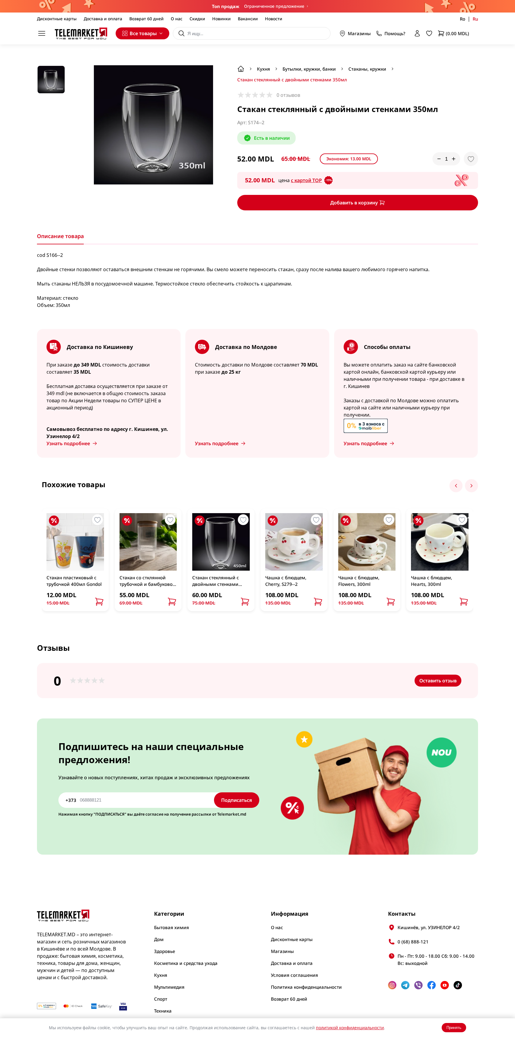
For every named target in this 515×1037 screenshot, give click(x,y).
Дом (159, 939)
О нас (176, 18)
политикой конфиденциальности (350, 1027)
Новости (273, 18)
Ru (475, 19)
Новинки (221, 18)
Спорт (160, 999)
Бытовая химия (171, 927)
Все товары (143, 33)
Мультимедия (169, 987)
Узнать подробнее (68, 443)
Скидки (197, 18)
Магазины (359, 33)
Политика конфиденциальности (306, 987)
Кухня (263, 69)
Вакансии (248, 18)
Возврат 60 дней (146, 18)
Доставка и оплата (103, 18)
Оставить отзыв (438, 680)
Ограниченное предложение (274, 6)
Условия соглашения (294, 975)
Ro (462, 19)
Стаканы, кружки (367, 69)
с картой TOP (311, 180)
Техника (163, 1011)
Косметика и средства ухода (186, 963)
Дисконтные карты (57, 18)
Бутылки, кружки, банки (309, 69)
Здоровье (164, 951)
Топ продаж (225, 6)
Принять (453, 1027)
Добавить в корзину (354, 202)
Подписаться (236, 800)
